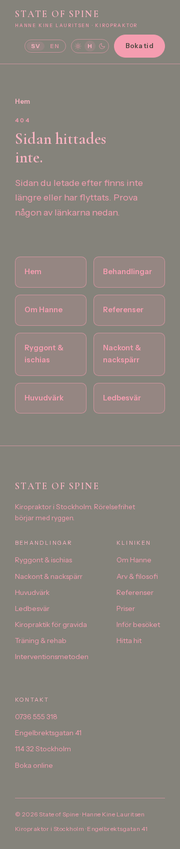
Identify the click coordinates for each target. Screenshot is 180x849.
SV (35, 46)
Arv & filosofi (137, 576)
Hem (22, 101)
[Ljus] (78, 46)
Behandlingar (127, 271)
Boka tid (140, 46)
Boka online (34, 765)
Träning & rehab (40, 640)
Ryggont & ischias (44, 353)
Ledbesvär (122, 397)
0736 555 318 (36, 716)
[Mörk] (102, 46)
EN (54, 46)
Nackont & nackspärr (122, 353)
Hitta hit (129, 640)
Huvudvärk (44, 397)
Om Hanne (43, 309)
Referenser (123, 309)
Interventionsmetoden (51, 656)
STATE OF (76, 18)
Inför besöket (138, 624)
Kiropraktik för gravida (51, 624)
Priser (125, 608)
